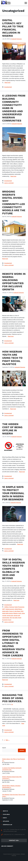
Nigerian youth (17, 613)
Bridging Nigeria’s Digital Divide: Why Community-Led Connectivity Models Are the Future (13, 202)
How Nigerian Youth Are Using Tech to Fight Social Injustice (12, 358)
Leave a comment (9, 183)
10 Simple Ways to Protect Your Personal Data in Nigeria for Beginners (13, 493)
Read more (7, 82)
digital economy (10, 609)
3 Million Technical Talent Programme (14, 607)
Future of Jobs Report (14, 611)
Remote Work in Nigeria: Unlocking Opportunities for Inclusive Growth (14, 281)
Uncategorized (8, 87)
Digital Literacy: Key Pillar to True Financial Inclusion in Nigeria (12, 28)
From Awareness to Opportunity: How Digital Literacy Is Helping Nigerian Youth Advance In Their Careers (13, 643)
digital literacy (18, 609)
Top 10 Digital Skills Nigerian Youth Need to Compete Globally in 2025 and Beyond (13, 569)
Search (4, 747)
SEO (11, 617)
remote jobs (10, 615)
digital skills (5, 611)
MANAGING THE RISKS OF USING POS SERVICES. (12, 698)
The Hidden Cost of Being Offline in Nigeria (12, 429)
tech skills (15, 617)
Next (8, 740)
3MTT (3, 609)
